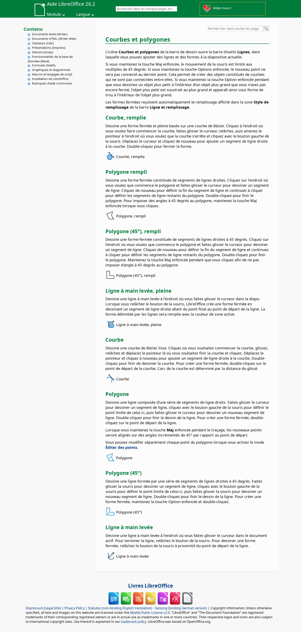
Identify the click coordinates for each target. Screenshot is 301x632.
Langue (83, 14)
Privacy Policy (74, 608)
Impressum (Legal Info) (43, 608)
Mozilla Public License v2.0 (150, 612)
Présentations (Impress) (49, 47)
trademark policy (133, 621)
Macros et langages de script (52, 74)
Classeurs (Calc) (43, 43)
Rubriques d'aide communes (52, 83)
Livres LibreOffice (150, 585)
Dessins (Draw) (42, 52)
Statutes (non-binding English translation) (120, 608)
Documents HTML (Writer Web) (54, 38)
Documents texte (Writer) (50, 34)
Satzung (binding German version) (181, 608)
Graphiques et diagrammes (51, 70)
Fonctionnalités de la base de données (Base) (50, 59)
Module (54, 14)
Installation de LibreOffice (50, 79)
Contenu (33, 29)
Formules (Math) (43, 65)
